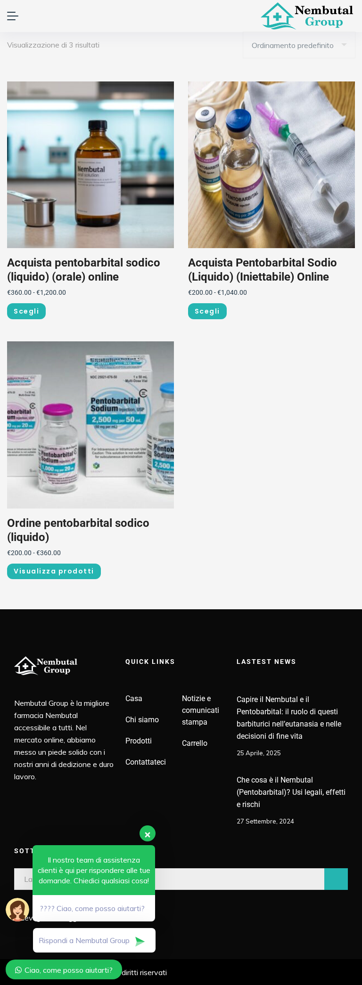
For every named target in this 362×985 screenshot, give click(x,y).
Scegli (26, 311)
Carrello (194, 743)
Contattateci (145, 762)
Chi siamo (142, 719)
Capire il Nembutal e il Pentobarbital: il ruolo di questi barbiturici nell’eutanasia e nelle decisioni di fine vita (289, 718)
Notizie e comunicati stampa (200, 710)
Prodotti (138, 740)
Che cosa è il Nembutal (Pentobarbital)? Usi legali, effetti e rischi (291, 792)
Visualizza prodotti (54, 571)
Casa (133, 698)
